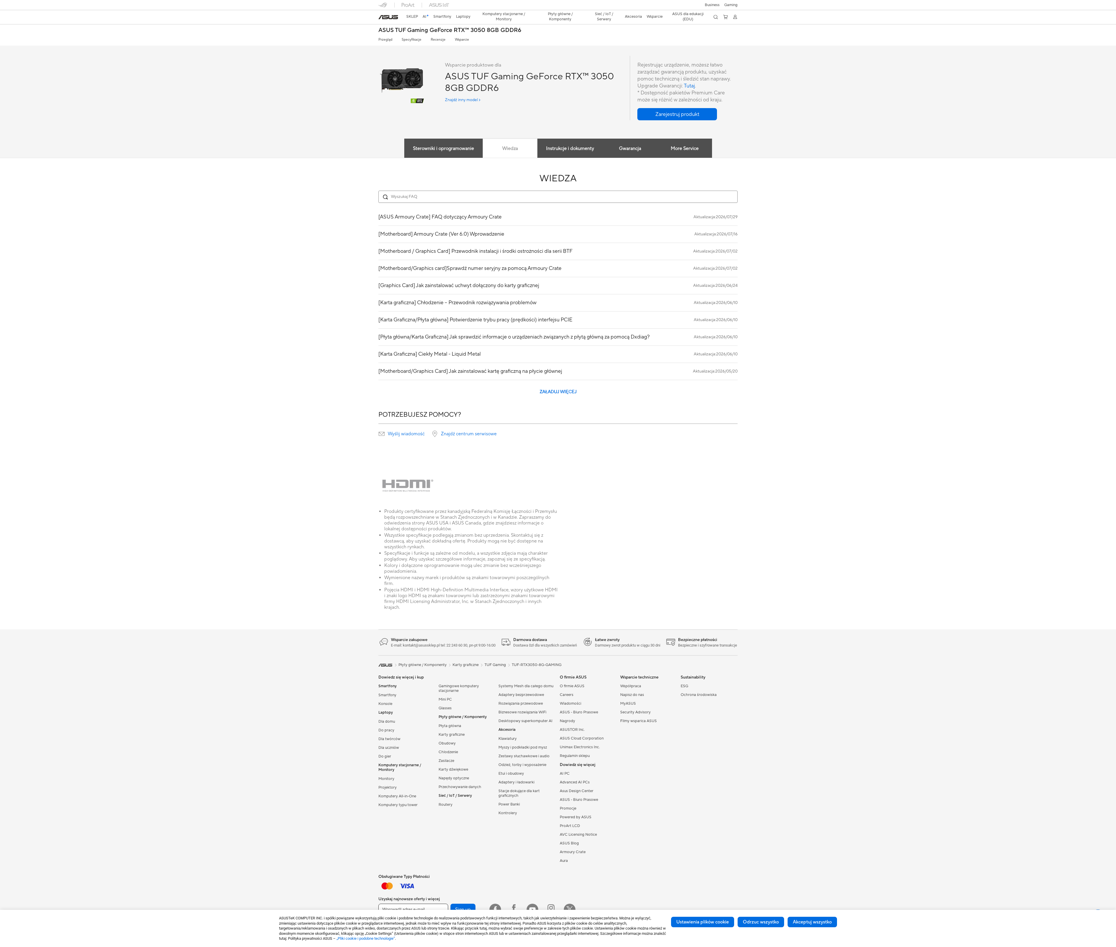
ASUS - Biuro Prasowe (579, 712)
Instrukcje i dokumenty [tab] (570, 148)
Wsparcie (462, 39)
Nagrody (567, 721)
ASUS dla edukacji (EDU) (688, 17)
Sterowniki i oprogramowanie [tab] (443, 148)
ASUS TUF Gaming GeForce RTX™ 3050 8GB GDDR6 (449, 30)
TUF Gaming (495, 665)
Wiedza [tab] (510, 148)
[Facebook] (495, 909)
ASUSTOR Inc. (572, 729)
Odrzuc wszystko (761, 922)
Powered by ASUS (575, 817)
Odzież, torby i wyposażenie (522, 764)
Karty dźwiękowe (453, 769)
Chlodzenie (448, 752)
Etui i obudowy (511, 773)
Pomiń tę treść (382, 17)
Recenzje (438, 39)
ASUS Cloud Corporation (582, 738)
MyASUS (628, 703)
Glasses (445, 708)
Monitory (386, 778)
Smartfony (387, 695)
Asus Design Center (576, 791)
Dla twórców (389, 739)
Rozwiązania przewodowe (520, 703)
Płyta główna (450, 726)
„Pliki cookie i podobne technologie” (366, 938)
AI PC (565, 773)
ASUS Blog (569, 843)
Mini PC (445, 699)
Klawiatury (507, 738)
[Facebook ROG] (514, 909)
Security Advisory (635, 712)
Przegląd (385, 39)
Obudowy (447, 743)
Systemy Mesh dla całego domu (525, 686)
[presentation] (381, 434)
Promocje (568, 808)
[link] (388, 17)
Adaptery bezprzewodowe (521, 694)
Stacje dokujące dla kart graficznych (519, 793)
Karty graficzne (452, 734)
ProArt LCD (570, 826)
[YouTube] (532, 909)
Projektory (387, 787)
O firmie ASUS (572, 686)
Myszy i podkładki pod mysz (522, 747)
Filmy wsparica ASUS (638, 721)
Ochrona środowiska (699, 694)
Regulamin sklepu (575, 755)
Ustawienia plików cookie (702, 922)
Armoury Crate (573, 852)
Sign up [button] (463, 909)
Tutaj (689, 86)
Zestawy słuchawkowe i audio (524, 756)
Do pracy (386, 730)
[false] (677, 114)
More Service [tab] (685, 148)
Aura (564, 860)
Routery (446, 804)
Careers (566, 694)
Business (712, 5)
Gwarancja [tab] (630, 148)
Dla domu (386, 721)
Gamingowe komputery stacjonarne (459, 688)
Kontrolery (507, 813)
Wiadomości (570, 703)
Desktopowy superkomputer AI (525, 721)
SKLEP (412, 16)
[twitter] (569, 909)
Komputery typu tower (398, 805)
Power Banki (509, 804)
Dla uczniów (388, 747)
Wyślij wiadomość (406, 434)
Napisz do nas (632, 694)
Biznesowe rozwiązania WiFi (522, 712)
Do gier (384, 756)
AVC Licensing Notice (578, 834)
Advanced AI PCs (575, 782)
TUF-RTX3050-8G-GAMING (536, 665)
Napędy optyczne (454, 778)
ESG (684, 686)
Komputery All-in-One (397, 796)
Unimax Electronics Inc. (580, 747)
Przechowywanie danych (460, 787)
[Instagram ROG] (551, 909)
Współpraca (630, 686)
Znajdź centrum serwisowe (469, 434)
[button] (731, 5)
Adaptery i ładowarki (516, 782)
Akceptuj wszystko (812, 922)
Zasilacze (446, 760)
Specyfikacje (411, 39)
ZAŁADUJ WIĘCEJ (558, 392)
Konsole (385, 703)
